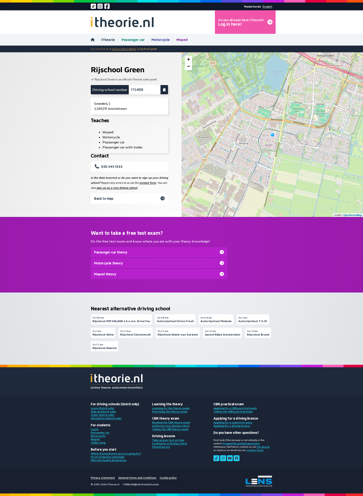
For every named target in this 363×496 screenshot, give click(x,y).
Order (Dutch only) (102, 414)
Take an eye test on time (168, 440)
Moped (182, 40)
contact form (147, 182)
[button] (272, 134)
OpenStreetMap (352, 215)
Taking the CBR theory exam (170, 429)
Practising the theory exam (169, 411)
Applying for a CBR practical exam (235, 408)
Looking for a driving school (169, 443)
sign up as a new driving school (116, 187)
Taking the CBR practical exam (233, 411)
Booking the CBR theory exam (171, 422)
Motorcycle (160, 40)
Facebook (263, 446)
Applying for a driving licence (231, 425)
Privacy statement (103, 477)
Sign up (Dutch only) (103, 411)
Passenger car (133, 40)
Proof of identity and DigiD (107, 456)
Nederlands (252, 6)
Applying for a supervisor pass (232, 422)
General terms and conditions (137, 477)
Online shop (98, 442)
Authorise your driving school (170, 425)
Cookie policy (168, 477)
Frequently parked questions (241, 443)
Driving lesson (161, 446)
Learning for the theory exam (170, 408)
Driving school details (124, 48)
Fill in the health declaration (108, 460)
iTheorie (108, 40)
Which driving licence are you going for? (116, 453)
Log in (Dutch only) (102, 408)
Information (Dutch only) (106, 418)
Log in (94, 429)
